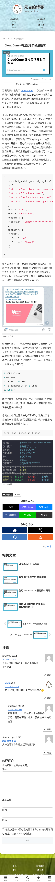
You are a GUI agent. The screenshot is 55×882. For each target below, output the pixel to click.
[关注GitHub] (14, 537)
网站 (4, 819)
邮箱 (4, 809)
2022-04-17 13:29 (15, 709)
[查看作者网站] (14, 530)
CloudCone (27, 90)
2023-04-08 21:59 (9, 741)
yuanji (8, 683)
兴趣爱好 (8, 495)
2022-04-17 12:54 (9, 659)
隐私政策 (40, 865)
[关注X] (40, 530)
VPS (18, 495)
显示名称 (6, 799)
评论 (5, 769)
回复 (49, 675)
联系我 (40, 870)
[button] (44, 515)
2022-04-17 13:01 (12, 686)
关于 (15, 870)
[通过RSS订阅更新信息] (40, 537)
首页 (15, 865)
